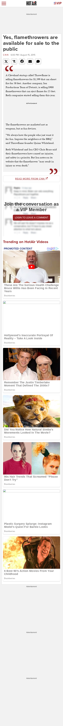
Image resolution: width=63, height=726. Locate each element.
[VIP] (57, 3)
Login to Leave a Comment (31, 217)
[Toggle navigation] (4, 3)
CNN (6, 55)
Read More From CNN (30, 178)
